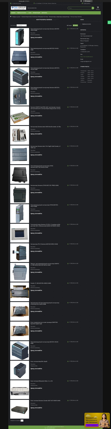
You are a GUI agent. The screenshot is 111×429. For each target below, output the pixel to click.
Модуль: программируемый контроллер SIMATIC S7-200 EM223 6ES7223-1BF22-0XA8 (45, 264)
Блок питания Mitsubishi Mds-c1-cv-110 (42, 381)
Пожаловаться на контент (61, 427)
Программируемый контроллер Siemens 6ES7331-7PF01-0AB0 (45, 29)
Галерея (70, 25)
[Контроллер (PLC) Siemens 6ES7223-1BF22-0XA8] (19, 252)
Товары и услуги (21, 12)
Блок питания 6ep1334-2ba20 (39, 361)
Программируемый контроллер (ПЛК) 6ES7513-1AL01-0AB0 (44, 205)
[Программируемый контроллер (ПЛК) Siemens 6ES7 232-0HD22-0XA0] (19, 174)
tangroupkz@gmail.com (85, 61)
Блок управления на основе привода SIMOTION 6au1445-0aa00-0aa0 (44, 323)
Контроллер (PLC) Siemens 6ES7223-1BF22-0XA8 (44, 244)
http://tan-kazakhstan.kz (86, 56)
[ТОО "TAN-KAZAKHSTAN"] (18, 8)
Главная (13, 12)
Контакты (44, 12)
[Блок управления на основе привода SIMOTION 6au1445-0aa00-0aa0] (19, 331)
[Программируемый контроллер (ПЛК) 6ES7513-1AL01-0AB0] (19, 213)
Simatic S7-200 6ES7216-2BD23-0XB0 (41, 283)
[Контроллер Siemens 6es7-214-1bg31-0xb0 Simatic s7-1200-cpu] (19, 154)
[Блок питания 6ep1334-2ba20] (19, 370)
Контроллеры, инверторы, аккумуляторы (59, 16)
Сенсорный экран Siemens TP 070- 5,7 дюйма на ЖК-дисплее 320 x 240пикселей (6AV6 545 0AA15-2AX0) (45, 225)
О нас (30, 12)
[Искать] (93, 8)
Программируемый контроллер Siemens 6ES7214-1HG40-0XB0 (45, 68)
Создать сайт (22, 1)
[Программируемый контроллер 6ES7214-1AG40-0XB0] (19, 350)
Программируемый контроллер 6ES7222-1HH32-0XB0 (45, 49)
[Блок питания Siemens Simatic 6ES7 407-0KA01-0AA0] (19, 409)
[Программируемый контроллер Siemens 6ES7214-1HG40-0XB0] (19, 76)
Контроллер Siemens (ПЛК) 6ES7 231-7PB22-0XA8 (44, 185)
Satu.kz (62, 426)
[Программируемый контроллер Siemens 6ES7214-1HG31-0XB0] (19, 96)
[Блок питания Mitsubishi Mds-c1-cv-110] (19, 389)
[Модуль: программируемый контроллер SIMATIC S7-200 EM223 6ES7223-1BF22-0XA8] (19, 272)
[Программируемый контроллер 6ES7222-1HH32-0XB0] (19, 57)
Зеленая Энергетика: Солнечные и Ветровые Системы (34, 16)
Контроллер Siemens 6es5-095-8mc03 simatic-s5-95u (46, 126)
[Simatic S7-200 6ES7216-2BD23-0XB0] (19, 291)
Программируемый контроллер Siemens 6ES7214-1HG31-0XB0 (45, 88)
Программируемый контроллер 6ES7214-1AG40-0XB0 (45, 342)
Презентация (36, 12)
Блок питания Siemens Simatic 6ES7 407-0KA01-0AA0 (45, 400)
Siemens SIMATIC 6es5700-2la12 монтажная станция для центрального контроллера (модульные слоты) (45, 107)
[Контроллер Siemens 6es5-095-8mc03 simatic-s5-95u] (19, 135)
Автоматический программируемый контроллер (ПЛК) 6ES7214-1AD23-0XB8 (45, 303)
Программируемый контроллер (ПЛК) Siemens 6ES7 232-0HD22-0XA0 (42, 166)
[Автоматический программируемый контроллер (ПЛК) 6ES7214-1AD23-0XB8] (19, 311)
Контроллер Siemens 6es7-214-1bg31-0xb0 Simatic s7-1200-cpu (46, 146)
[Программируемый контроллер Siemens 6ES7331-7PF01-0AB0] (19, 37)
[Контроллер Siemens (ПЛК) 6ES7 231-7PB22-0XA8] (19, 194)
